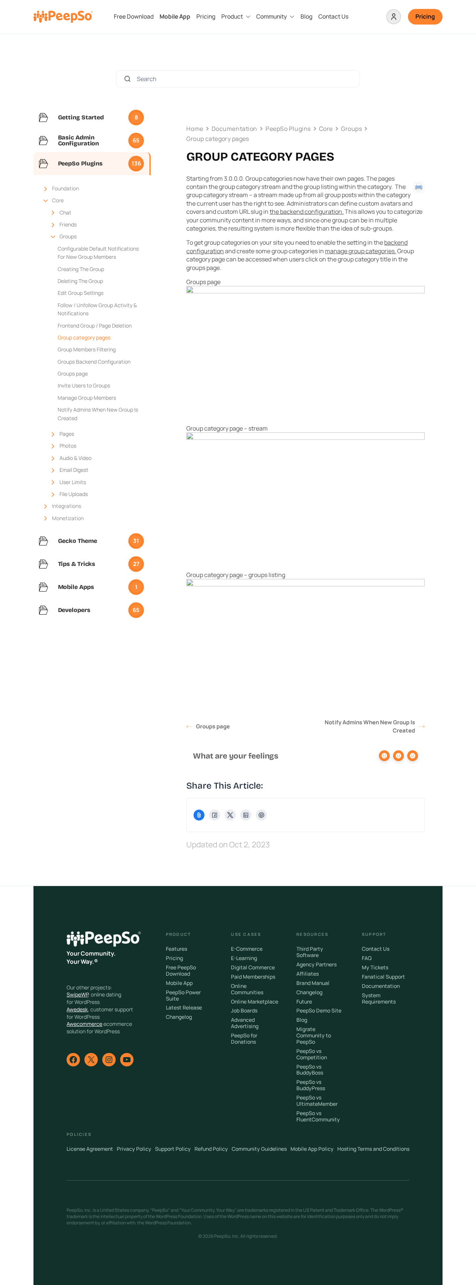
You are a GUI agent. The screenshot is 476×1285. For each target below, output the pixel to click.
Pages (67, 433)
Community (271, 16)
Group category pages (84, 337)
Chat (65, 212)
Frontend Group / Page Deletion (95, 325)
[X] (230, 815)
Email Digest (74, 469)
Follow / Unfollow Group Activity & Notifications (97, 309)
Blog (306, 16)
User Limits (73, 482)
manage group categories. (360, 251)
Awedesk (77, 1009)
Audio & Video (75, 457)
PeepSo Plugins (288, 129)
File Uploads (74, 493)
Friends (68, 224)
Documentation (234, 129)
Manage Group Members (87, 397)
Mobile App (175, 16)
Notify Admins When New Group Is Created (98, 413)
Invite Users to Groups (84, 385)
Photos (68, 445)
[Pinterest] (261, 815)
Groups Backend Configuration (94, 361)
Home (194, 129)
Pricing (205, 16)
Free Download (134, 16)
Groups (68, 236)
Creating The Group (81, 269)
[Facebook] (214, 815)
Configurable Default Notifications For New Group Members (98, 252)
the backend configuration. (307, 211)
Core (58, 200)
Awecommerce (84, 1023)
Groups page (73, 373)
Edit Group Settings (80, 292)
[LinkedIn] (245, 815)
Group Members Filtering (87, 349)
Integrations (66, 505)
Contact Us (333, 16)
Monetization (68, 518)
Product (232, 16)
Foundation (65, 188)
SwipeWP (77, 994)
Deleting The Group (80, 280)
